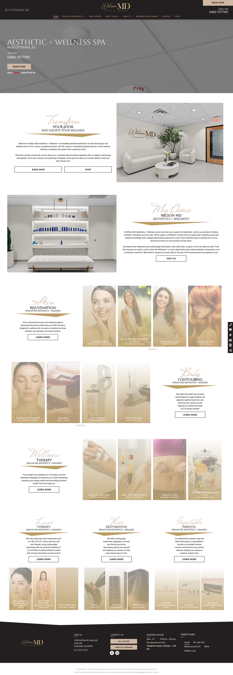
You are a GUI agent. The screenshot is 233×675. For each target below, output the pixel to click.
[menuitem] (56, 16)
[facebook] (112, 653)
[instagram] (117, 653)
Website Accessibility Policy (147, 669)
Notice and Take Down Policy (129, 669)
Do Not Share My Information (97, 669)
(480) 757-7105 (218, 12)
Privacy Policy (81, 669)
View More (152, 349)
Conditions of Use (113, 669)
